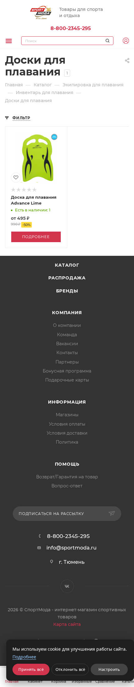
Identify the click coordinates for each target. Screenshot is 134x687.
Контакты (67, 352)
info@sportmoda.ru (71, 548)
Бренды (67, 290)
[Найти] (106, 40)
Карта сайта (67, 624)
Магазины (67, 414)
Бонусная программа (67, 370)
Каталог (67, 265)
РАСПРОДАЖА (67, 277)
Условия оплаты (67, 424)
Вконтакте (67, 586)
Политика (67, 442)
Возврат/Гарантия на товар (67, 476)
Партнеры (67, 361)
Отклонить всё (70, 669)
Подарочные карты (67, 379)
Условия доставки (67, 433)
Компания (67, 312)
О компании (67, 325)
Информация (67, 402)
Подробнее (36, 237)
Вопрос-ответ (67, 485)
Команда (67, 334)
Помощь (67, 464)
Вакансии (67, 343)
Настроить (109, 669)
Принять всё (31, 669)
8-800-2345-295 (70, 28)
